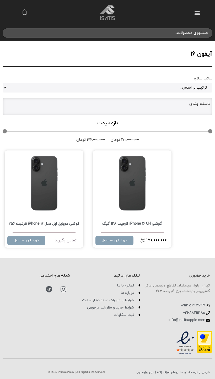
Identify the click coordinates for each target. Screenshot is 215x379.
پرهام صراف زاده (167, 372)
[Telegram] (49, 289)
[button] (197, 12)
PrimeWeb (66, 372)
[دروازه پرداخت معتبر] (204, 351)
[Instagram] (63, 289)
